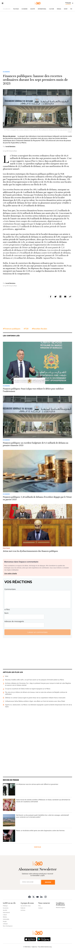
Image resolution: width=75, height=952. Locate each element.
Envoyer (48, 882)
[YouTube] (37, 897)
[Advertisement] (37, 33)
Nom (6, 613)
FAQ (39, 905)
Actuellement (6, 9)
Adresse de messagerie (14, 621)
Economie (24, 9)
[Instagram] (45, 897)
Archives (23, 910)
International (42, 9)
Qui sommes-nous (26, 905)
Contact (40, 908)
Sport (65, 9)
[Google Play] (43, 939)
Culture (51, 9)
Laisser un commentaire (37, 632)
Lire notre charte (10, 573)
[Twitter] (33, 897)
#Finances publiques (11, 329)
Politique (16, 9)
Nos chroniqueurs (7, 926)
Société (32, 9)
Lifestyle (5, 923)
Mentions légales (60, 907)
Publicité (23, 908)
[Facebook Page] (29, 897)
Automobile (6, 919)
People (5, 921)
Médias (59, 9)
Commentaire (10, 589)
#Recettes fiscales (39, 329)
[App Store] (30, 939)
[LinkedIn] (41, 897)
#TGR (26, 329)
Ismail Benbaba (10, 146)
